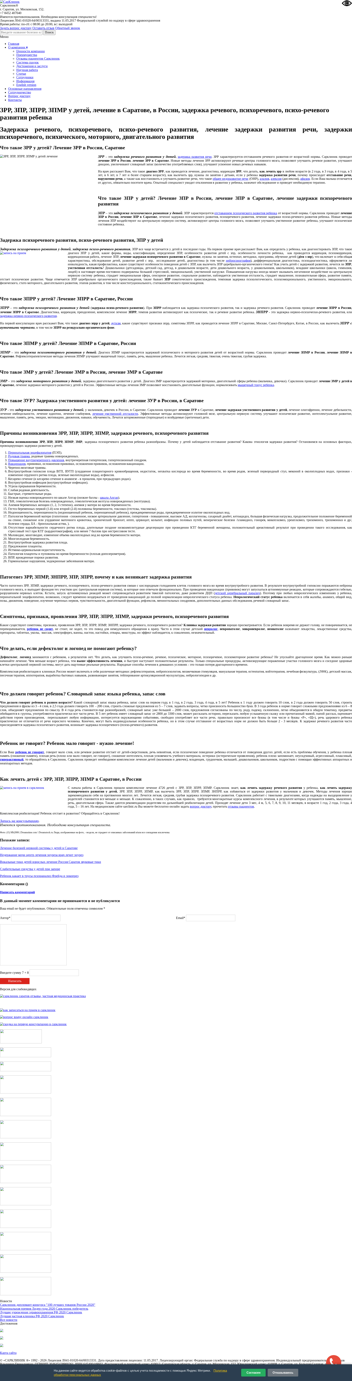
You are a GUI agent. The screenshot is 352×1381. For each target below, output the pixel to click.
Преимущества (26, 55)
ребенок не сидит (40, 629)
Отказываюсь (283, 1372)
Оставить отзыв (43, 28)
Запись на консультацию (19, 821)
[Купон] (25, 1056)
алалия (264, 178)
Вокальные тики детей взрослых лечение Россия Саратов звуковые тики (50, 862)
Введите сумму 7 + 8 (14, 972)
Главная (13, 43)
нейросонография (238, 260)
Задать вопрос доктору (16, 28)
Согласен (253, 1372)
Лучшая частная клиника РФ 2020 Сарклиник (32, 1316)
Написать (14, 981)
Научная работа (27, 70)
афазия (305, 178)
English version (26, 85)
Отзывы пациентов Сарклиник (38, 58)
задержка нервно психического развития (28, 316)
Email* (180, 918)
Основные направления (24, 88)
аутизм (116, 323)
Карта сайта (8, 1353)
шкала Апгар (109, 497)
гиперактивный (11, 759)
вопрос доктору (200, 806)
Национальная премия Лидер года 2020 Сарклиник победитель (44, 1308)
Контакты (15, 100)
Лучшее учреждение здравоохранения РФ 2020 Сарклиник (41, 1312)
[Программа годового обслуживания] (25, 1070)
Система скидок (27, 62)
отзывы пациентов (241, 806)
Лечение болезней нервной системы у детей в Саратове (39, 848)
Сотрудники (24, 77)
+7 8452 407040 (10, 13)
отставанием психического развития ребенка (245, 213)
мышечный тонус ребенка (256, 385)
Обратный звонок (67, 28)
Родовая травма (19, 456)
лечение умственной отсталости (115, 413)
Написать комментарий (17, 892)
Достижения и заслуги (32, 66)
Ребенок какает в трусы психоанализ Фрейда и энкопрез (39, 876)
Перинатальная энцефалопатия (29, 452)
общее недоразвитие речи (230, 178)
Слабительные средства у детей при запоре (30, 869)
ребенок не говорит (29, 752)
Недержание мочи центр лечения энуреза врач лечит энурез (41, 855)
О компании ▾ (18, 47)
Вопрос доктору (19, 96)
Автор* (5, 918)
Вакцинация (16, 463)
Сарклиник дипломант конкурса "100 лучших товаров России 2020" (47, 1304)
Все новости (8, 1320)
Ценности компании (30, 51)
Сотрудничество (19, 92)
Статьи (21, 73)
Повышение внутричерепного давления (36, 460)
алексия (276, 178)
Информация (25, 81)
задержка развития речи (194, 156)
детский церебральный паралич (237, 593)
